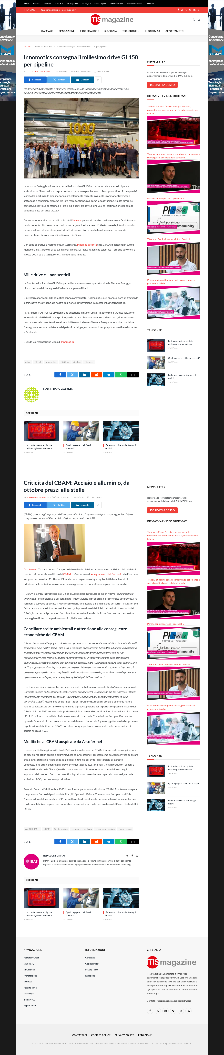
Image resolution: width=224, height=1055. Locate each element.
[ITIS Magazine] (112, 20)
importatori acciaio (105, 829)
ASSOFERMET (32, 829)
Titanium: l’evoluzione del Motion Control (168, 239)
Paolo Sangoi (125, 829)
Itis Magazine (72, 3)
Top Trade (47, 3)
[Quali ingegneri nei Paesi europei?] (81, 431)
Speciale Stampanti (134, 3)
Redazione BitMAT (37, 497)
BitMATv (36, 3)
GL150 (37, 362)
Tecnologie (129, 31)
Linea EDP (59, 3)
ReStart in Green (116, 3)
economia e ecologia (82, 829)
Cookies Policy (92, 963)
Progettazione (89, 31)
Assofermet (30, 569)
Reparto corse (30, 987)
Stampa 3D (47, 31)
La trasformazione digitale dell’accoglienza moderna (39, 447)
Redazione (90, 975)
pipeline (77, 362)
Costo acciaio (61, 829)
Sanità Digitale (100, 3)
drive (27, 362)
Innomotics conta (87, 244)
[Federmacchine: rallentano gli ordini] (121, 431)
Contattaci (150, 3)
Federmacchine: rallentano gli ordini (120, 447)
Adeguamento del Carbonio (106, 574)
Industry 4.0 (152, 31)
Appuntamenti (174, 31)
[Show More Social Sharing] (98, 80)
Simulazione (66, 31)
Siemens (76, 220)
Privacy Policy (91, 969)
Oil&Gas (65, 362)
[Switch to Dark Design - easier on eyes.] (194, 19)
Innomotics (67, 341)
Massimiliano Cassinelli (40, 71)
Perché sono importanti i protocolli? (165, 198)
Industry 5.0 (86, 3)
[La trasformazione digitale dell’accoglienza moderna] (41, 431)
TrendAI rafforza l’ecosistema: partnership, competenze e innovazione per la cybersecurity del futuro (172, 110)
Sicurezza (110, 31)
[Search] (198, 19)
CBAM (67, 574)
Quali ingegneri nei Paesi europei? (58, 9)
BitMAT (27, 3)
